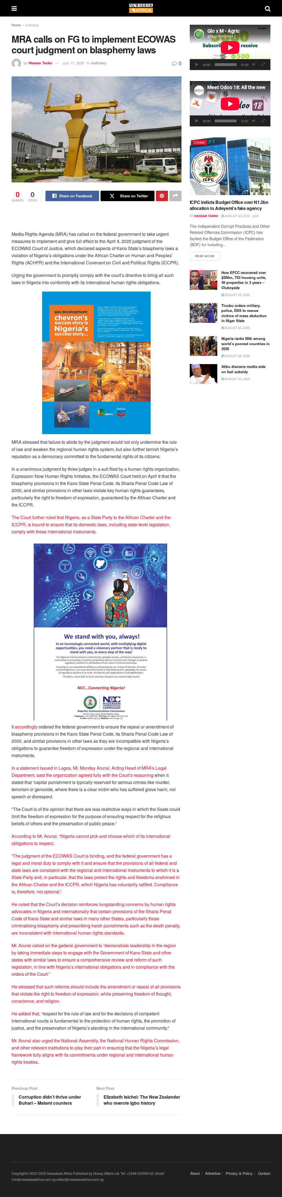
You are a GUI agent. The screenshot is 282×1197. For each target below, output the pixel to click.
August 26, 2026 (237, 216)
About (195, 1173)
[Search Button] (267, 8)
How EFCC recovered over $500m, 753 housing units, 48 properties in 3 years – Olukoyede (243, 280)
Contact (264, 1173)
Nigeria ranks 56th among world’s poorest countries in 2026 (245, 343)
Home (16, 25)
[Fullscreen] (263, 64)
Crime (199, 142)
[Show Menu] (14, 8)
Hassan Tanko (40, 62)
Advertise (212, 1173)
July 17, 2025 (73, 62)
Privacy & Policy (239, 1173)
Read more (207, 255)
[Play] (197, 64)
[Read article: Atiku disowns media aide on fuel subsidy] (203, 374)
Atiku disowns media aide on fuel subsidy (243, 369)
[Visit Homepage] (141, 8)
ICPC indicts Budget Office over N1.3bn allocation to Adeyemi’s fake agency (229, 205)
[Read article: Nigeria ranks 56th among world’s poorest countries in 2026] (203, 346)
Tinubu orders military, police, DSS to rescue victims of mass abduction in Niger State (244, 313)
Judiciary (32, 25)
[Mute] (253, 64)
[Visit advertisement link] (96, 363)
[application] (230, 47)
